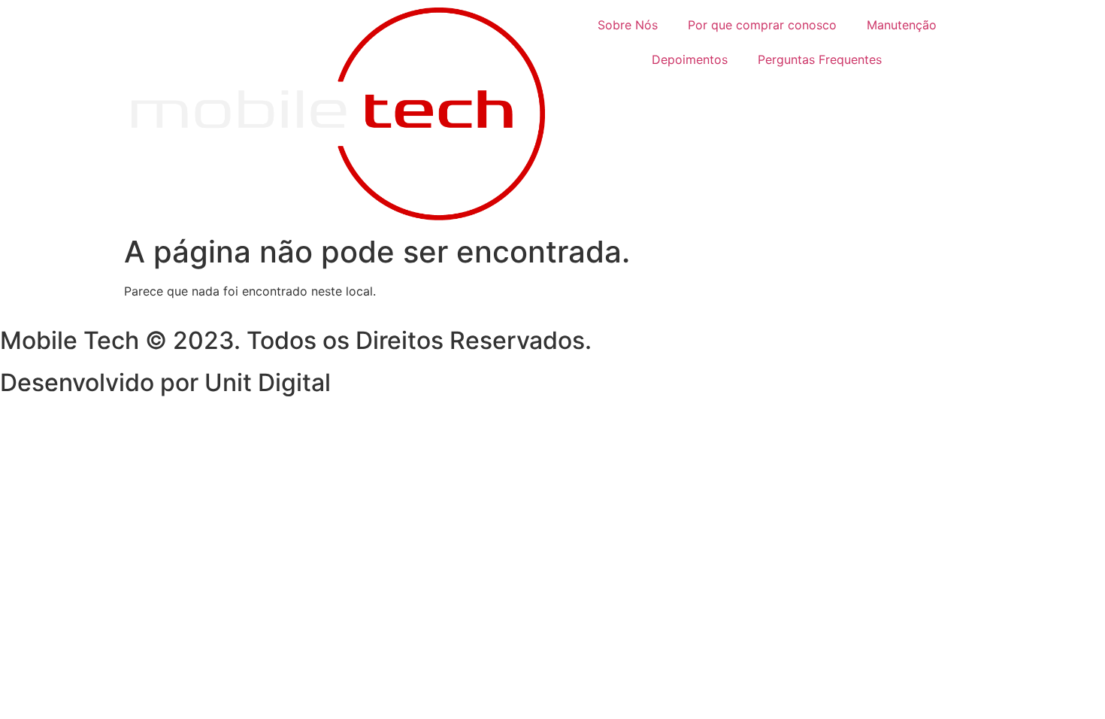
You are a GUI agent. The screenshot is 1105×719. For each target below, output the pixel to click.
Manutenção (902, 24)
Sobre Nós (628, 24)
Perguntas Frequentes (820, 59)
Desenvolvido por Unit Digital (165, 382)
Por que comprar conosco (762, 24)
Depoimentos (690, 59)
